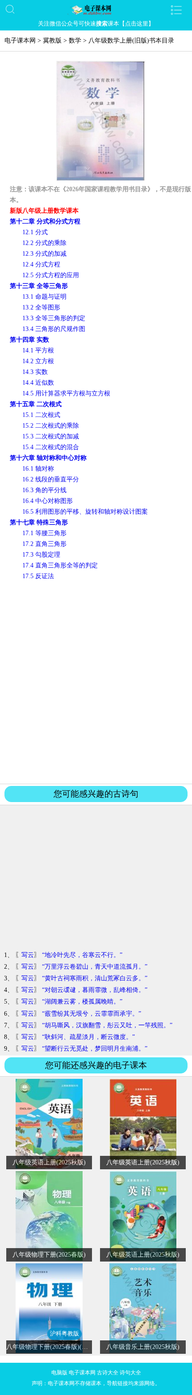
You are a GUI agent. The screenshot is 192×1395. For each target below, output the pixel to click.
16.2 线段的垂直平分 (50, 479)
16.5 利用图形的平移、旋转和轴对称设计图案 (85, 511)
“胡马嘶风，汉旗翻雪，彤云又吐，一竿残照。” (107, 1025)
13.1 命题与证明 (44, 296)
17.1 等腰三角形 (44, 533)
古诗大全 (107, 1372)
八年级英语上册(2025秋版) (49, 1162)
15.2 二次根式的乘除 (50, 425)
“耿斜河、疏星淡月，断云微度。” (88, 1037)
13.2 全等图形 (41, 307)
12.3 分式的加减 (44, 253)
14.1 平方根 (38, 350)
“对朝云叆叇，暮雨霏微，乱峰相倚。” (94, 990)
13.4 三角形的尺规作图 (53, 329)
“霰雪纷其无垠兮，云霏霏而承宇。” (91, 1013)
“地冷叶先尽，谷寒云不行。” (82, 955)
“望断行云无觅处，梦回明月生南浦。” (94, 1048)
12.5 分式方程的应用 (50, 275)
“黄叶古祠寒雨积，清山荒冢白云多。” (94, 978)
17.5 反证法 (38, 576)
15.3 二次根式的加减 (50, 436)
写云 (27, 955)
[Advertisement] (96, 681)
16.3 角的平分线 (44, 490)
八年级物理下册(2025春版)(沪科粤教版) (60, 1346)
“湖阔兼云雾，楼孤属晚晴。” (82, 1001)
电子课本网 (20, 40)
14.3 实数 (35, 372)
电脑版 (59, 1372)
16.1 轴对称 (38, 468)
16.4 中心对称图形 (47, 501)
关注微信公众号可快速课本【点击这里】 (96, 23)
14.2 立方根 (38, 361)
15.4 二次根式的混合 (50, 447)
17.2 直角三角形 (44, 544)
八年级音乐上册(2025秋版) (142, 1346)
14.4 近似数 (38, 382)
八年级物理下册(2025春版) (49, 1254)
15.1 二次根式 (41, 415)
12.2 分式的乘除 (44, 243)
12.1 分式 (35, 232)
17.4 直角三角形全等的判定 (60, 565)
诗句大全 (130, 1372)
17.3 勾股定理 (41, 554)
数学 (75, 40)
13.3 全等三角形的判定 (53, 318)
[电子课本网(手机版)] (96, 10)
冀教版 (52, 40)
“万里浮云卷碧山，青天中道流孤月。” (94, 966)
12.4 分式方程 (41, 264)
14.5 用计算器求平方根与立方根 (66, 393)
